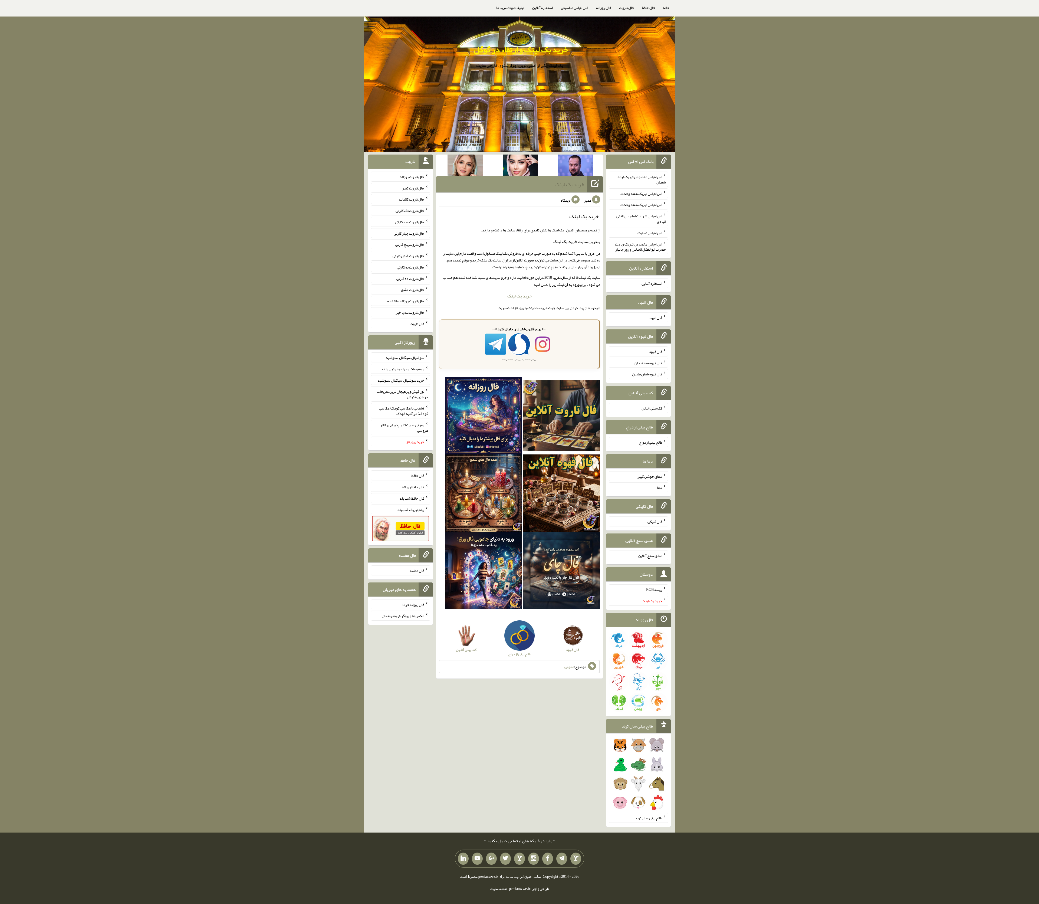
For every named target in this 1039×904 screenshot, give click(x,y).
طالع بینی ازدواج (650, 442)
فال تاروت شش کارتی (408, 256)
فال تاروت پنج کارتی (409, 244)
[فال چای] (561, 571)
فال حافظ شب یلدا (411, 498)
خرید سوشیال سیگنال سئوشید (400, 380)
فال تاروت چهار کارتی (409, 233)
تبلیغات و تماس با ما (510, 7)
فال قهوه (655, 351)
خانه (666, 7)
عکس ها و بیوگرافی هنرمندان (403, 616)
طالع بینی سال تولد (648, 818)
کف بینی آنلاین (652, 408)
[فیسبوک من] (547, 859)
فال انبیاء (655, 317)
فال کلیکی (654, 521)
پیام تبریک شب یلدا (410, 509)
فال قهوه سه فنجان (648, 362)
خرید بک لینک (569, 184)
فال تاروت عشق (412, 289)
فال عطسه (416, 570)
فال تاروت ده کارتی (410, 278)
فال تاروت (626, 7)
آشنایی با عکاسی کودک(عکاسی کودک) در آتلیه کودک (403, 410)
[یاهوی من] (575, 859)
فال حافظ (648, 7)
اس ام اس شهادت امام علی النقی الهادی (641, 218)
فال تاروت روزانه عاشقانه (405, 301)
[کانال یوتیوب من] (477, 859)
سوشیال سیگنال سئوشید (405, 357)
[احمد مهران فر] (575, 166)
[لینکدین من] (463, 859)
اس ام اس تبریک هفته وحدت (641, 193)
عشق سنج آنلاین (650, 555)
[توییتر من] (505, 859)
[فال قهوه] (561, 494)
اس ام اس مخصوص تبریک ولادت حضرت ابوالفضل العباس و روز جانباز (640, 246)
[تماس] (519, 859)
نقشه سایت (498, 888)
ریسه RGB (654, 589)
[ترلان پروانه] (520, 166)
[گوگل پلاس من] (491, 859)
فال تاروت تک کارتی (410, 210)
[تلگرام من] (561, 859)
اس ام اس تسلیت (649, 233)
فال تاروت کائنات (411, 199)
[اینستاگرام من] (533, 859)
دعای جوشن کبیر (649, 476)
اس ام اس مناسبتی (574, 7)
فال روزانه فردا (413, 604)
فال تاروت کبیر (413, 188)
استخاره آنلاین (542, 7)
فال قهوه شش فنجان (647, 374)
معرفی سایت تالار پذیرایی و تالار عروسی (404, 427)
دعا (659, 487)
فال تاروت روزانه (412, 177)
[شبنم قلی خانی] (465, 166)
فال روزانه (603, 7)
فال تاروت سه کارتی (409, 222)
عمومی (569, 666)
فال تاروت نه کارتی (410, 267)
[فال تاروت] (561, 417)
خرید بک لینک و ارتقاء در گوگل (521, 49)
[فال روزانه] (483, 417)
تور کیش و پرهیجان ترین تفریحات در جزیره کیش (402, 394)
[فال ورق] (483, 571)
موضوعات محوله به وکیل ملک (403, 369)
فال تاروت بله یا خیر (410, 312)
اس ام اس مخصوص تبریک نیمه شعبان (641, 179)
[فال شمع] (483, 494)
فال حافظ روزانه (413, 487)
